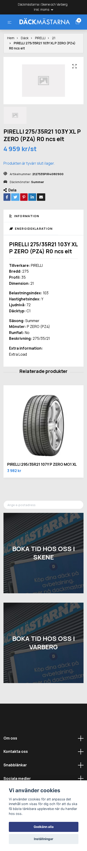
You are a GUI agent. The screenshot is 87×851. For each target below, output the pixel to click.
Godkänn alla (44, 827)
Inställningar (43, 839)
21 (53, 55)
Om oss (10, 755)
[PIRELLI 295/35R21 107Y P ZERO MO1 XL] (43, 442)
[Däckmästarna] (43, 29)
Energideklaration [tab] (33, 246)
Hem (10, 55)
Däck (25, 55)
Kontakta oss (15, 768)
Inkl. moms (42, 9)
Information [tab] (26, 233)
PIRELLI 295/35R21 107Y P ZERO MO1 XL (42, 481)
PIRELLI (40, 55)
